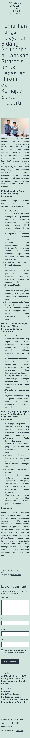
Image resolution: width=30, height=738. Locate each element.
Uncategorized (16, 575)
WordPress (19, 731)
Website (4, 640)
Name (4, 618)
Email (3, 629)
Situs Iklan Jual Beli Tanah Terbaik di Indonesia (15, 8)
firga (4, 572)
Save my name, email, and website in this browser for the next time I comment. (15, 653)
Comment (5, 597)
